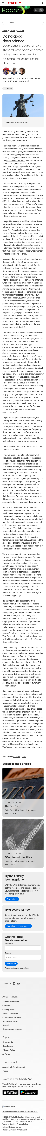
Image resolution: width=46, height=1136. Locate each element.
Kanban (25, 560)
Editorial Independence (11, 1127)
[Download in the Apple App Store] (10, 1094)
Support (7, 1037)
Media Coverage (10, 1013)
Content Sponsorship (12, 1029)
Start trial (11, 899)
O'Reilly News (8, 1009)
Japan (5, 1071)
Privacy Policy (8, 1050)
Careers (6, 1005)
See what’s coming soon (17, 926)
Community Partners (11, 1017)
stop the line (21, 562)
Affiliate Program (10, 1021)
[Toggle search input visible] (43, 3)
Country (8, 953)
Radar (4, 30)
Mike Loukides (35, 78)
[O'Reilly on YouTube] (18, 983)
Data (24, 756)
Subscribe (11, 964)
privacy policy (22, 968)
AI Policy (6, 1054)
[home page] (14, 3)
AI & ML (20, 30)
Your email (9, 943)
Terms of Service (8, 1124)
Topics (12, 30)
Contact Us (7, 1042)
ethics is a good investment (27, 676)
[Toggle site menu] (3, 3)
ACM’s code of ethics (15, 160)
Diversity (6, 1025)
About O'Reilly (10, 996)
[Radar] (16, 10)
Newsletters (7, 1046)
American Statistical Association (16, 172)
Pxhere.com (23, 122)
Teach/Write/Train (10, 1001)
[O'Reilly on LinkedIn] (14, 983)
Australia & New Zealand (13, 1067)
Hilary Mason (19, 78)
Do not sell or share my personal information (20, 1112)
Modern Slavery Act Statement (14, 1130)
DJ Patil (8, 78)
